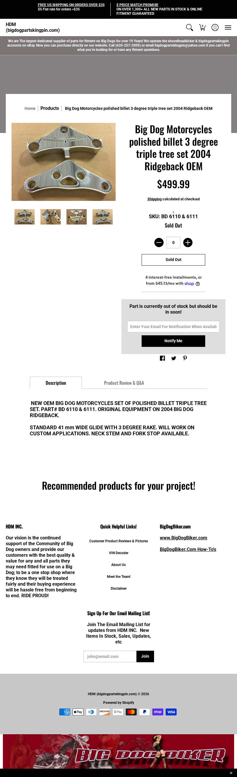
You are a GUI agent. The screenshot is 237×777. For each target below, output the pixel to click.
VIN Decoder (118, 553)
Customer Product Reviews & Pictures (118, 541)
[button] (189, 27)
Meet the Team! (118, 577)
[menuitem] (189, 27)
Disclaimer (119, 589)
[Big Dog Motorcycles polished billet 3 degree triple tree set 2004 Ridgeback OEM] (24, 217)
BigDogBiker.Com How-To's (188, 549)
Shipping (154, 199)
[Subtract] (159, 242)
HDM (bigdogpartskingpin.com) (33, 27)
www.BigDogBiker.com (183, 538)
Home (30, 108)
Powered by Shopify (118, 703)
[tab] (56, 383)
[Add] (187, 242)
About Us (118, 565)
